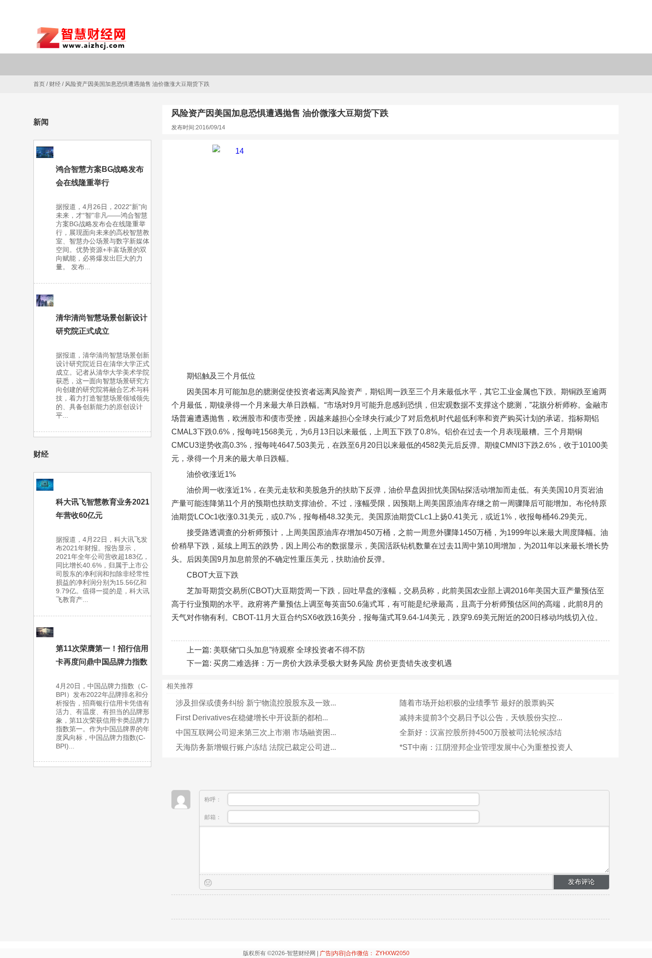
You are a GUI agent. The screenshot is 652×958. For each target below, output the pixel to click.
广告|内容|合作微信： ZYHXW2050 (365, 953)
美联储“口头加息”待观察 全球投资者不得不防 (289, 650)
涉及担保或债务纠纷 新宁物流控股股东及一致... (256, 703)
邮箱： (213, 817)
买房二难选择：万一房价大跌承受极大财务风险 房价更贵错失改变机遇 (332, 663)
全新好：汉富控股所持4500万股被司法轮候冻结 (481, 732)
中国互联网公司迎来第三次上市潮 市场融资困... (256, 732)
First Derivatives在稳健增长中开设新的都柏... (252, 718)
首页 (39, 84)
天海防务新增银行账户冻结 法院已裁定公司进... (256, 747)
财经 (55, 84)
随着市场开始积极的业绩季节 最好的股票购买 (477, 703)
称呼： (213, 799)
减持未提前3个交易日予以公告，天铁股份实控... (481, 718)
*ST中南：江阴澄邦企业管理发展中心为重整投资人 (486, 747)
